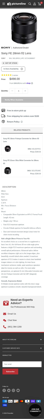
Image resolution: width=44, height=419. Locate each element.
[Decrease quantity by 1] (12, 90)
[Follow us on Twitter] (9, 390)
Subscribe (10, 371)
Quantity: (4, 91)
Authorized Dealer (21, 48)
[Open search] (29, 4)
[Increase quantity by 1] (25, 90)
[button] (35, 410)
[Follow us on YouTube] (18, 390)
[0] (39, 3)
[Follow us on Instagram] (13, 390)
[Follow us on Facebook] (4, 390)
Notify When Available (14, 100)
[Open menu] (3, 4)
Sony (3, 58)
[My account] (34, 4)
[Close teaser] (28, 403)
